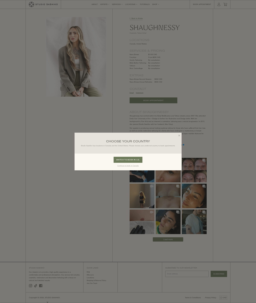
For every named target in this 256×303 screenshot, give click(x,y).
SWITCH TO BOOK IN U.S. (128, 160)
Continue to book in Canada (128, 165)
